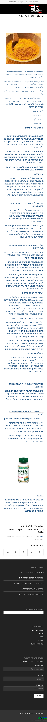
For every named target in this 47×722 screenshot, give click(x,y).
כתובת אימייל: (39, 665)
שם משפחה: (39, 685)
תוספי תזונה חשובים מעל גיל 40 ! (31, 577)
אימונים (37, 536)
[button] (39, 720)
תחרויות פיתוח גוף (37, 643)
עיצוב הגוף (22, 536)
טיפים (41, 633)
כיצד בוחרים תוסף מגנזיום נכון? (32, 572)
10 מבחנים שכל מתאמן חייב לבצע (31, 594)
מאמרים (28, 536)
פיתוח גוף (15, 536)
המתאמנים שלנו (37, 630)
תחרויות (37, 539)
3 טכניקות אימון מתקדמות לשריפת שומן (28, 583)
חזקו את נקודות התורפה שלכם (32, 588)
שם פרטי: (40, 675)
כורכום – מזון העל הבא (31, 15)
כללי (32, 536)
